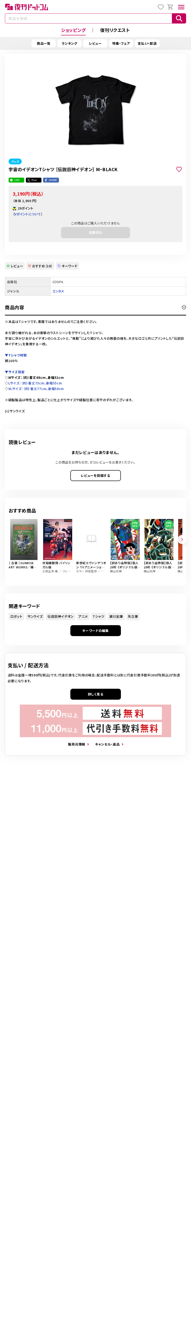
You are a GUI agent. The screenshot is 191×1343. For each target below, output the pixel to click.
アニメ (83, 616)
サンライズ (35, 616)
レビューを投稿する (95, 475)
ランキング (70, 43)
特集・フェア (121, 43)
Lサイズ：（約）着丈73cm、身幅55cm (35, 383)
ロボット (16, 616)
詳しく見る (95, 694)
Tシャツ (98, 616)
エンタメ (58, 291)
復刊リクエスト (115, 30)
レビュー (95, 43)
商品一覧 (44, 43)
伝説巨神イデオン (61, 616)
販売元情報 (76, 744)
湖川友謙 (116, 616)
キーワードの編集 (95, 630)
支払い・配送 (147, 43)
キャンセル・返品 (107, 744)
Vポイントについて (27, 214)
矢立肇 (133, 616)
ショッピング (73, 30)
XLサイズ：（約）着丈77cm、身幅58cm (36, 388)
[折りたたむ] (184, 307)
